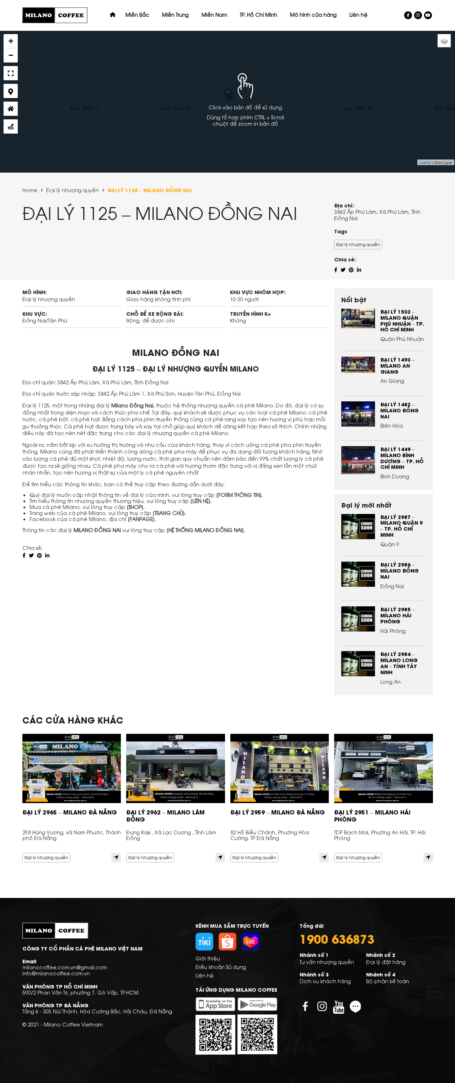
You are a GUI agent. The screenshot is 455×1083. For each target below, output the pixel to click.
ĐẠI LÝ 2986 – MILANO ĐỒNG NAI (399, 570)
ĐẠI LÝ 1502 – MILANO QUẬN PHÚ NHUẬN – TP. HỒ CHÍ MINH (402, 320)
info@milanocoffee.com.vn (56, 973)
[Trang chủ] (112, 14)
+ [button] (11, 41)
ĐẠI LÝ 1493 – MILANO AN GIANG (397, 365)
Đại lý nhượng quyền (72, 190)
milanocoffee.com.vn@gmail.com (64, 967)
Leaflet (425, 162)
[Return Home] (11, 109)
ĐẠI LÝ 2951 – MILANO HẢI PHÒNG (372, 815)
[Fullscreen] (11, 73)
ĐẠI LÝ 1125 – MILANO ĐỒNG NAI (150, 190)
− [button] (11, 55)
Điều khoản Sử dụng (221, 966)
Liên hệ (205, 975)
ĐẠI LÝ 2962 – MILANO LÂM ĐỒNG (165, 815)
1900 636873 (337, 938)
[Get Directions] (11, 126)
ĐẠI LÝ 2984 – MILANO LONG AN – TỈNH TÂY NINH (399, 662)
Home (29, 190)
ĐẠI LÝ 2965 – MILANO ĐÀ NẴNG (69, 812)
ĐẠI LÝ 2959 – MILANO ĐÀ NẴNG (277, 812)
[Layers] (444, 40)
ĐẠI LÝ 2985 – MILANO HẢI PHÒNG (397, 615)
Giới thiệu (208, 958)
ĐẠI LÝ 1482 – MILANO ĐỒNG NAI (399, 410)
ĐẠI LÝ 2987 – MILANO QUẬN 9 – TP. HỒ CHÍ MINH (401, 525)
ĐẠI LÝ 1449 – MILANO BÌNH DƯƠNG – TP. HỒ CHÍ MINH (402, 457)
